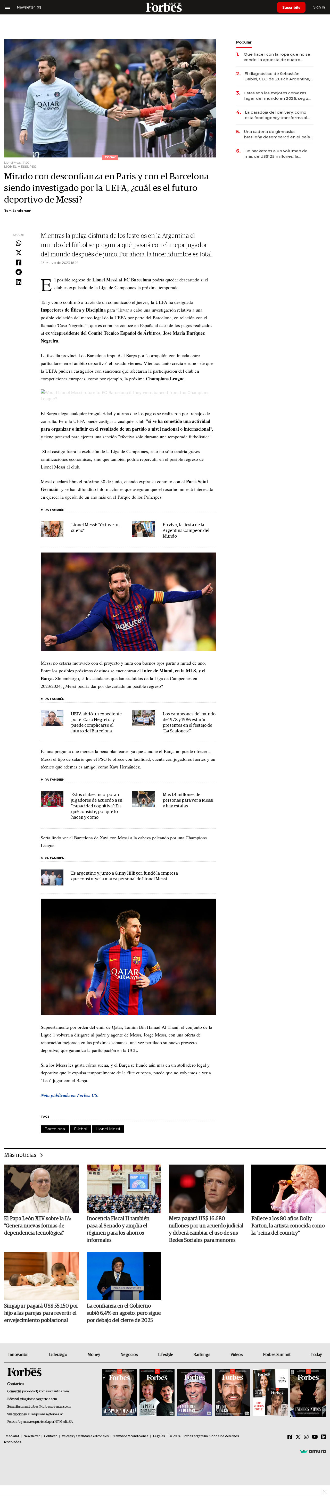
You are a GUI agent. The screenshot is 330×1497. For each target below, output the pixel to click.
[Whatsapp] (18, 243)
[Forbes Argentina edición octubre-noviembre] (270, 1393)
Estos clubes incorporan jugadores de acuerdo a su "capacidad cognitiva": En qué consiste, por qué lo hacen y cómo (96, 806)
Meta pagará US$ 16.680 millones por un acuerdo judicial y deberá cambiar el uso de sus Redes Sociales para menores (206, 1229)
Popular (244, 42)
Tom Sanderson (17, 211)
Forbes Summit (276, 1355)
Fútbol (80, 1128)
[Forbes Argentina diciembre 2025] (232, 1393)
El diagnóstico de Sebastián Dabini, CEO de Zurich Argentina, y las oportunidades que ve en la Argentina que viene (278, 76)
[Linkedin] (18, 282)
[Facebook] (18, 263)
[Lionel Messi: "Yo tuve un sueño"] (52, 529)
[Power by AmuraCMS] (313, 1451)
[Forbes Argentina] (165, 7)
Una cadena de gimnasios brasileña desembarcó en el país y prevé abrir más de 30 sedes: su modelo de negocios (278, 134)
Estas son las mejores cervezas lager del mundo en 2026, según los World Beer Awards (277, 95)
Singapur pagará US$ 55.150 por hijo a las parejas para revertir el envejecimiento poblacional (41, 1313)
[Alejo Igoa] (194, 1393)
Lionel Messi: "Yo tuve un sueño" (95, 528)
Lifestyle (165, 1355)
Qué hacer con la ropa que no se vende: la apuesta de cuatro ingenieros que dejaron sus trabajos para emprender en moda (277, 57)
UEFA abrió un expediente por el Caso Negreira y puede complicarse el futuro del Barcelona (96, 722)
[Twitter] (18, 253)
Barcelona (55, 1128)
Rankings (201, 1355)
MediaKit (12, 1436)
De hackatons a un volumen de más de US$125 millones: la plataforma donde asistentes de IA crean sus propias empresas (276, 153)
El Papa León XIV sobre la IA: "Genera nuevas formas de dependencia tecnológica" (37, 1226)
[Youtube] (315, 1437)
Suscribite (291, 7)
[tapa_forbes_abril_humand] (157, 1393)
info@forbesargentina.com (38, 1399)
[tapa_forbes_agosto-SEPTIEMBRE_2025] (307, 1393)
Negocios (129, 1355)
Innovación (18, 1355)
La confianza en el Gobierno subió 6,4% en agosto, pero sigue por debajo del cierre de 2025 (124, 1313)
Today (316, 1355)
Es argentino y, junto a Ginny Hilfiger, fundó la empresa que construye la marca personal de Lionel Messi (124, 876)
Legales (159, 1436)
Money (93, 1355)
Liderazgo (58, 1355)
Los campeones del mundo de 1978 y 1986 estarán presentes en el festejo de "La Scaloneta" (189, 722)
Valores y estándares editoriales (85, 1436)
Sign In (319, 7)
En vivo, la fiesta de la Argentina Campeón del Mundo (186, 531)
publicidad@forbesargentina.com (45, 1391)
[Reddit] (18, 272)
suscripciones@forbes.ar (45, 1414)
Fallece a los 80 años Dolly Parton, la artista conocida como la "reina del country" (288, 1226)
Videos (236, 1355)
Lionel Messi (108, 1128)
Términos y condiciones (130, 1436)
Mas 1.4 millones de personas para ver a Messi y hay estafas (188, 800)
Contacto (50, 1436)
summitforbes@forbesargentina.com (45, 1406)
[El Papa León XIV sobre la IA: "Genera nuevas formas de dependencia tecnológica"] (41, 1189)
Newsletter (31, 1436)
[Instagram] (306, 1437)
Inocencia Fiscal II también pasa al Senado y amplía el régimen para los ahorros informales (118, 1229)
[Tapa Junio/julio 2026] (119, 1393)
